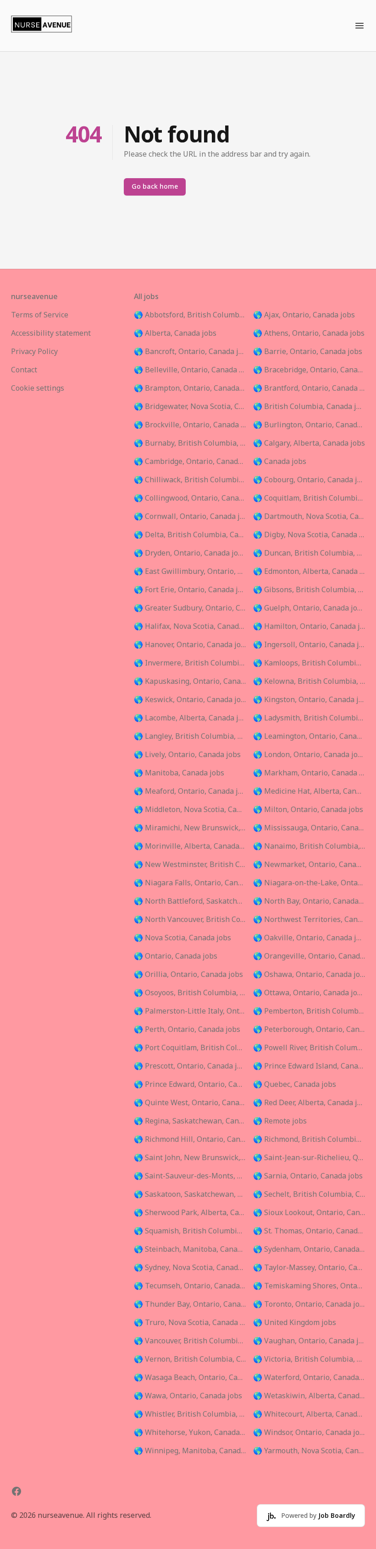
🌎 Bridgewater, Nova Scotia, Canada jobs (190, 406)
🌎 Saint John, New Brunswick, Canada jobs (190, 1157)
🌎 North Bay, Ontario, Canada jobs (309, 901)
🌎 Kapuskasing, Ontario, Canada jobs (190, 681)
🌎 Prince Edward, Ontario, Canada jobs (190, 1084)
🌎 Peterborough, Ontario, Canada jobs (309, 1029)
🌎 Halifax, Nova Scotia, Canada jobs (190, 626)
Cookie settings (37, 388)
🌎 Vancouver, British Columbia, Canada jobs (190, 1341)
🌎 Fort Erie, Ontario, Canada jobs (190, 589)
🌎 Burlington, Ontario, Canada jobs (309, 425)
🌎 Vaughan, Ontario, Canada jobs (309, 1341)
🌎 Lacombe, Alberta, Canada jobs (190, 718)
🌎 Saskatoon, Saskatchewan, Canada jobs (190, 1194)
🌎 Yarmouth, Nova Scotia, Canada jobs (309, 1450)
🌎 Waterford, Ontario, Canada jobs (309, 1377)
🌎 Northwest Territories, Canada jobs (309, 919)
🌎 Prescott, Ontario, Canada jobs (190, 1066)
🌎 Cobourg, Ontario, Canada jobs (309, 480)
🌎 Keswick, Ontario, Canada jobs (190, 699)
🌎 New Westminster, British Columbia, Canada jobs (190, 864)
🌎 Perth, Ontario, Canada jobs (187, 1029)
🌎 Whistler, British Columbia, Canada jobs (190, 1414)
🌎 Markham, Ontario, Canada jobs (309, 773)
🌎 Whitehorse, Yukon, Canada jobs (190, 1432)
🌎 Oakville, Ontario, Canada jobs (309, 938)
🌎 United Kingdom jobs (294, 1322)
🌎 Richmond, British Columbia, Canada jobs (309, 1139)
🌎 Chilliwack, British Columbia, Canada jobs (190, 480)
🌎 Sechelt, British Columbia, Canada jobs (309, 1194)
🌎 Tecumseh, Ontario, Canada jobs (190, 1286)
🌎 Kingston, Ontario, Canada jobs (309, 699)
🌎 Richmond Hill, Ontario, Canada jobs (190, 1139)
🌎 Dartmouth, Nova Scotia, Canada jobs (309, 516)
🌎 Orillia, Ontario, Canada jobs (188, 974)
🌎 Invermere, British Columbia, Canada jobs (190, 663)
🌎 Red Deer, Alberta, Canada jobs (309, 1102)
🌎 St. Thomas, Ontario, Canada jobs (309, 1231)
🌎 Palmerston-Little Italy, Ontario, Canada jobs (190, 1011)
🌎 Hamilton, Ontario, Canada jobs (309, 626)
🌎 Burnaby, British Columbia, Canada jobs (190, 443)
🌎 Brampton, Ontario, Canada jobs (190, 388)
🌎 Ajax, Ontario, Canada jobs (304, 315)
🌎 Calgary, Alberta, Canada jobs (309, 443)
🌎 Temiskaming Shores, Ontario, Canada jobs (309, 1286)
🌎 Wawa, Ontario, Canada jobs (188, 1396)
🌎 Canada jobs (279, 461)
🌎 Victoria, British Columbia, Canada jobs (309, 1359)
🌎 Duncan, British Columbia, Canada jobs (309, 553)
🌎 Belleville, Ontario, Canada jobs (190, 370)
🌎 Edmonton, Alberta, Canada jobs (309, 571)
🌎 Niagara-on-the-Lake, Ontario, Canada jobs (309, 883)
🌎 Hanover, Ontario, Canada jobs (190, 644)
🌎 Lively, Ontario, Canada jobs (187, 754)
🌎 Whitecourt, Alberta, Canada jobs (309, 1414)
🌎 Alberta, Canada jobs (175, 333)
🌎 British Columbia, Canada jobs (309, 406)
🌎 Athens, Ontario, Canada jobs (309, 333)
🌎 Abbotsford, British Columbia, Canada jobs (190, 315)
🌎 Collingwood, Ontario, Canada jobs (190, 498)
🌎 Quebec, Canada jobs (294, 1084)
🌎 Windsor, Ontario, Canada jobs (309, 1432)
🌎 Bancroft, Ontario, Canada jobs (190, 351)
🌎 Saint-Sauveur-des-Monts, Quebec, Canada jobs (190, 1176)
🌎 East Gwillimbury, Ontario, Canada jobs (190, 571)
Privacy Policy (34, 351)
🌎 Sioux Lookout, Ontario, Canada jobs (309, 1212)
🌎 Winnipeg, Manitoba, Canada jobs (190, 1450)
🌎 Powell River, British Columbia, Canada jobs (309, 1047)
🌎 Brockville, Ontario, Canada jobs (190, 425)
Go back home (155, 186)
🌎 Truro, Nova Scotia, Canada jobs (190, 1322)
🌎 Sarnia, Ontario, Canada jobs (308, 1176)
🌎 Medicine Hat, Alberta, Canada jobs (309, 791)
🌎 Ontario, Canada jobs (175, 956)
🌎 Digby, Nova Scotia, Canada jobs (309, 534)
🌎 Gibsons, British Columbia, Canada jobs (309, 589)
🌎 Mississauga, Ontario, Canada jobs (309, 828)
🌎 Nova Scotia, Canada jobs (182, 938)
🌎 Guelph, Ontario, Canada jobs (309, 608)
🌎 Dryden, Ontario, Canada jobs (190, 553)
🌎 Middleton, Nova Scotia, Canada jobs (190, 809)
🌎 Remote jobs (280, 1121)
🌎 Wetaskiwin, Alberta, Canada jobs (309, 1396)
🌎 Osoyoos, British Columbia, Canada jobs (190, 992)
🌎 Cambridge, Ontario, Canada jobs (190, 461)
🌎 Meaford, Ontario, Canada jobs (190, 791)
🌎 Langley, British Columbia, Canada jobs (190, 736)
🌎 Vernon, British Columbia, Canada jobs (190, 1359)
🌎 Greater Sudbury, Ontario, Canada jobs (190, 608)
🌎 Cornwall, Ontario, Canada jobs (190, 516)
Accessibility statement (51, 333)
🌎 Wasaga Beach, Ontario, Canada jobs (190, 1377)
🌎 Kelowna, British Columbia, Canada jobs (309, 681)
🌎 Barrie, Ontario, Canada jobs (307, 351)
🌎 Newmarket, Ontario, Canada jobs (309, 864)
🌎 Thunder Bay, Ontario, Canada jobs (190, 1304)
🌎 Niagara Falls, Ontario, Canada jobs (190, 883)
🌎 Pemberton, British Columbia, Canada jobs (309, 1011)
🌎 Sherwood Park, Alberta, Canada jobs (190, 1212)
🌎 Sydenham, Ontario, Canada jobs (309, 1249)
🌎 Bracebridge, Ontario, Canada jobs (309, 370)
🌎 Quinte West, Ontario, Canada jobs (190, 1102)
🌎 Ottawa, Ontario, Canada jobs (309, 992)
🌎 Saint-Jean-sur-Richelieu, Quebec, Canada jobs (309, 1157)
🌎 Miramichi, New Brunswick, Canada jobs (190, 828)
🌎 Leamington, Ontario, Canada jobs (309, 736)
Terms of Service (39, 315)
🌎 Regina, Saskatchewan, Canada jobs (190, 1121)
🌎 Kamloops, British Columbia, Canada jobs (309, 663)
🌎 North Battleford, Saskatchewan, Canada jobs (190, 901)
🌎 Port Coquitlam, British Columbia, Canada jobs (190, 1047)
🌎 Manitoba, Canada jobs (179, 773)
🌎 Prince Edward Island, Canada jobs (309, 1066)
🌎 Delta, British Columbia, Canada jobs (190, 534)
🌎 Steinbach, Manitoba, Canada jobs (190, 1249)
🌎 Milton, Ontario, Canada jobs (308, 809)
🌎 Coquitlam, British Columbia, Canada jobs (309, 498)
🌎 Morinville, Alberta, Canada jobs (190, 846)
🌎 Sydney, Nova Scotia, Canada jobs (190, 1267)
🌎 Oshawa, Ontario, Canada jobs (309, 974)
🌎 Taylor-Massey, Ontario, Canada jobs (309, 1267)
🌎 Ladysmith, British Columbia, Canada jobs (309, 718)
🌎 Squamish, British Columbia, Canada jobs (190, 1231)
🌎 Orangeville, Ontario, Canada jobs (309, 956)
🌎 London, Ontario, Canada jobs (309, 754)
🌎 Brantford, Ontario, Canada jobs (309, 388)
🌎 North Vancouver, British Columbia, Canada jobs (190, 919)
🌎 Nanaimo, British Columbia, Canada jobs (309, 846)
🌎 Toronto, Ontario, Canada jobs (309, 1304)
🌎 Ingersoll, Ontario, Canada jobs (309, 644)
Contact (24, 370)
